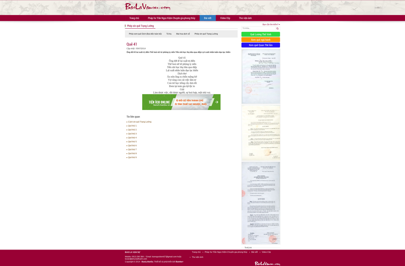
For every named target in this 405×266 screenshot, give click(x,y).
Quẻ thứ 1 (132, 126)
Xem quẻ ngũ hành (260, 39)
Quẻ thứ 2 (132, 130)
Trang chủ (134, 18)
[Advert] (260, 104)
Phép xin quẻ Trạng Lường (206, 34)
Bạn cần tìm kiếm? (270, 24)
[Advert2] (260, 161)
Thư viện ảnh (245, 18)
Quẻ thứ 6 (132, 145)
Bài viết (207, 18)
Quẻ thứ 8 (132, 153)
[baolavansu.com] (147, 6)
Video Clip (225, 18)
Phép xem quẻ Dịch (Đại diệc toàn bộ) (145, 34)
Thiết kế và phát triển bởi (168, 262)
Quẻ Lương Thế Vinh (260, 34)
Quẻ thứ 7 (132, 149)
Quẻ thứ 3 (132, 134)
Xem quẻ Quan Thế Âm (261, 45)
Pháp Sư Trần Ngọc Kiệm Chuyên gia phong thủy (171, 18)
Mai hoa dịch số (183, 34)
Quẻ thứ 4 (132, 138)
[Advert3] (260, 245)
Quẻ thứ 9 (132, 157)
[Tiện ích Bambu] (181, 109)
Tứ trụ (168, 34)
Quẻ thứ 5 (132, 142)
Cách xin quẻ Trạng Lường (139, 122)
